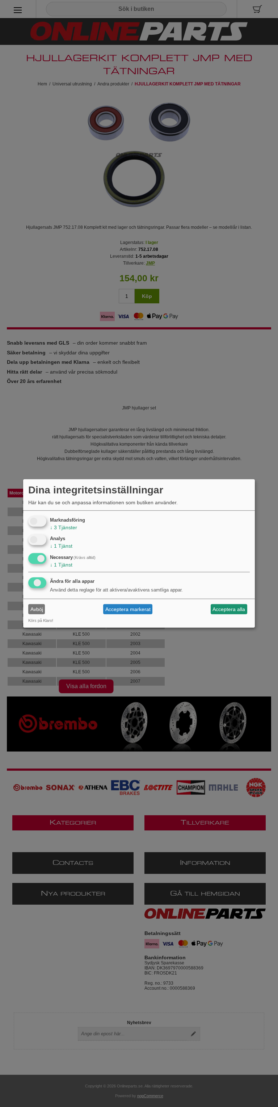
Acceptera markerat (128, 609)
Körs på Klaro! (40, 620)
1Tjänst (61, 546)
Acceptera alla (228, 609)
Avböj (36, 609)
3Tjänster (63, 527)
